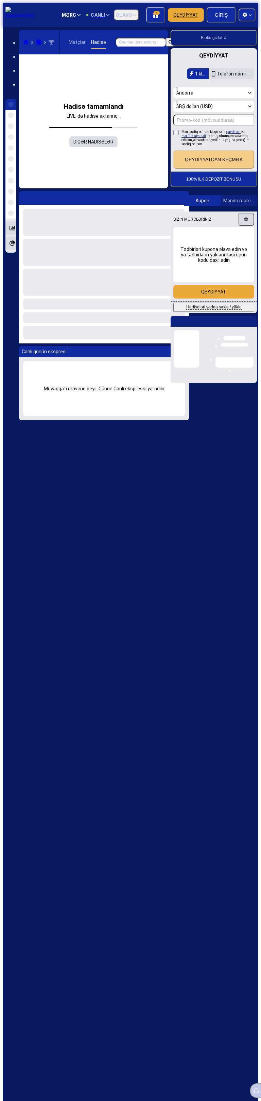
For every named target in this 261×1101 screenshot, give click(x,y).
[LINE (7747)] (26, 42)
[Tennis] (39, 42)
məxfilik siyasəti (193, 136)
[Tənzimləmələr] (246, 219)
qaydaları (233, 132)
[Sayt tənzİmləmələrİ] (247, 15)
